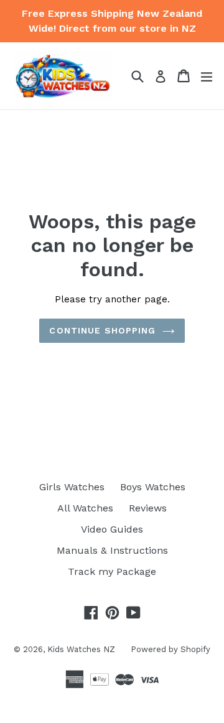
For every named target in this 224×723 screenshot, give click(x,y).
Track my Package (112, 571)
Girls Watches (72, 487)
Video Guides (112, 529)
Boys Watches (152, 487)
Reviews (148, 508)
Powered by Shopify (170, 649)
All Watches (85, 508)
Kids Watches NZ (81, 649)
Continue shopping (102, 330)
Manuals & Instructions (112, 550)
